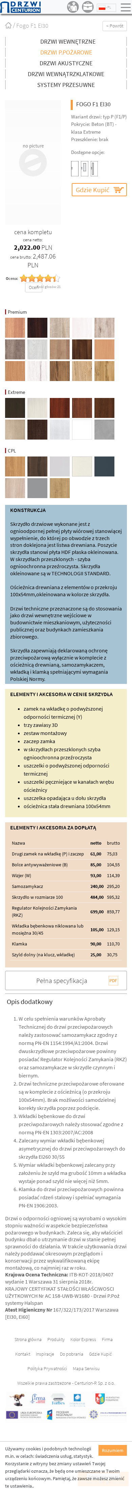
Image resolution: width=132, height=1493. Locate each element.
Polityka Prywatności (47, 1368)
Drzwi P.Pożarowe (66, 52)
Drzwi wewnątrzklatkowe (66, 74)
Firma (107, 1339)
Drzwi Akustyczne (66, 63)
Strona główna (14, 29)
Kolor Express (83, 1339)
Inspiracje (45, 1354)
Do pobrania (71, 1354)
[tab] (66, 1001)
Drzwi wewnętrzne (67, 41)
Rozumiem (113, 1450)
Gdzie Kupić (92, 189)
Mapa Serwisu (86, 1368)
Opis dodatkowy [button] (29, 1001)
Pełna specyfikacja (61, 980)
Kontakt (22, 1354)
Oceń (34, 287)
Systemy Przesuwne (66, 85)
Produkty (56, 1339)
